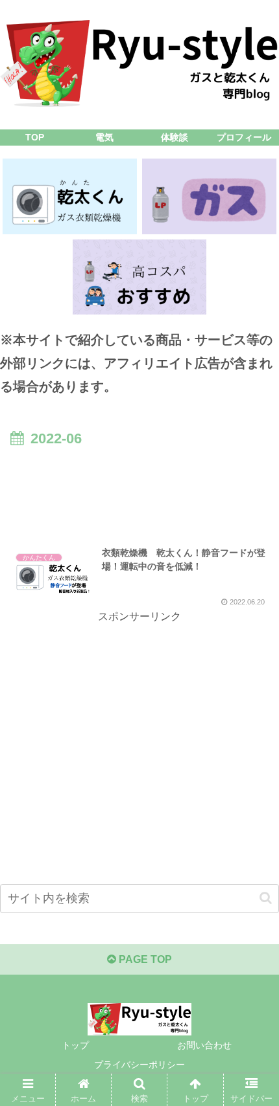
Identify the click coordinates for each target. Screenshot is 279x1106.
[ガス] (209, 196)
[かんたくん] (69, 196)
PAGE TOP (144, 959)
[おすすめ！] (139, 277)
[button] (265, 897)
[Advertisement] (139, 490)
